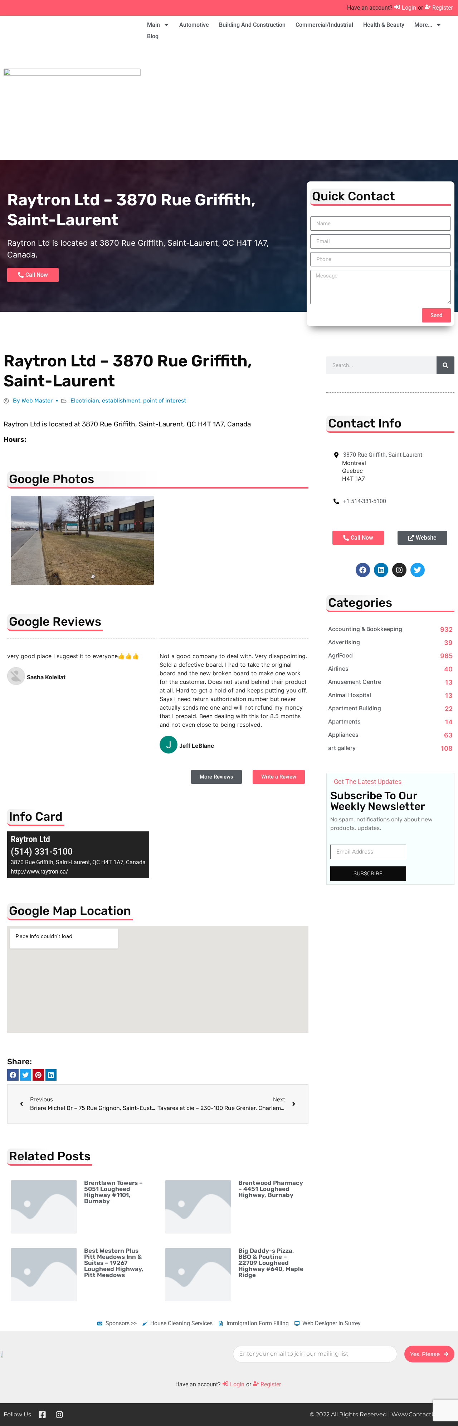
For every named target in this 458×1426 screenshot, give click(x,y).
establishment (121, 400)
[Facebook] (363, 570)
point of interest (164, 400)
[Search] (445, 365)
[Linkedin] (381, 570)
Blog (153, 36)
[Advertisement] (298, 103)
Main (153, 24)
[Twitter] (417, 570)
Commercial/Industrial (324, 24)
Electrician (84, 400)
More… (423, 24)
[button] (13, 1075)
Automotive (194, 24)
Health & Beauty (383, 24)
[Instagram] (399, 570)
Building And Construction (252, 24)
